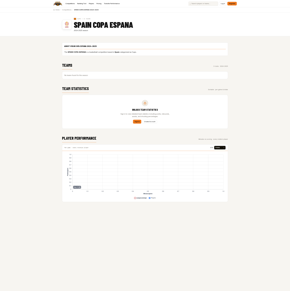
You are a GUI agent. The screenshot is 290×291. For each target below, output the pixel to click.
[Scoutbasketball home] (57, 3)
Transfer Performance (112, 3)
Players (91, 3)
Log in (223, 3)
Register (232, 3)
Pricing (99, 3)
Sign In (137, 121)
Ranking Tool (81, 3)
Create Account (149, 121)
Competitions (70, 3)
